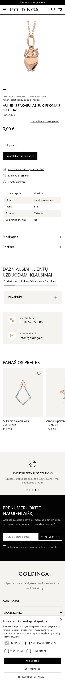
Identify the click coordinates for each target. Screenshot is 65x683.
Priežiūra (9, 247)
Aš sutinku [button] (32, 660)
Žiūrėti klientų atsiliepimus (45, 121)
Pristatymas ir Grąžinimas (43, 281)
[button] (32, 677)
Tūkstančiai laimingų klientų (32, 2)
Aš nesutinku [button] (32, 669)
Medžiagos (10, 237)
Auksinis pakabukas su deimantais (16, 423)
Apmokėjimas (22, 281)
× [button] (61, 619)
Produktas (9, 281)
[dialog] (32, 649)
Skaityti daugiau (11, 636)
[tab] (32, 237)
